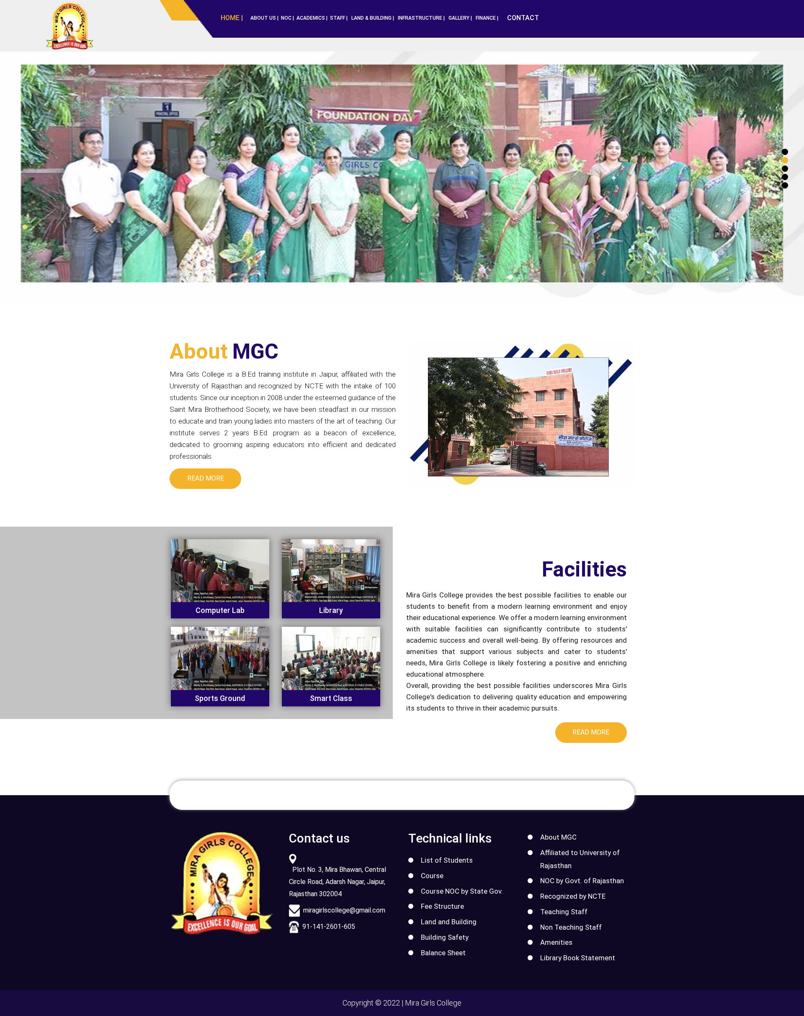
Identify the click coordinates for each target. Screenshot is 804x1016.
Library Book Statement (577, 958)
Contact (523, 18)
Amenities (556, 942)
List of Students (447, 860)
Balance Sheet (443, 953)
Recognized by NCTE (573, 896)
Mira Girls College (433, 1002)
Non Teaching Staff (571, 927)
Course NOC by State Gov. (462, 891)
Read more (205, 478)
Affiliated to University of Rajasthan (580, 859)
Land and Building (449, 922)
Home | (232, 18)
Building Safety (445, 937)
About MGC (558, 837)
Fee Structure (442, 906)
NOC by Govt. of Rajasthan (582, 880)
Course (432, 875)
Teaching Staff (564, 911)
